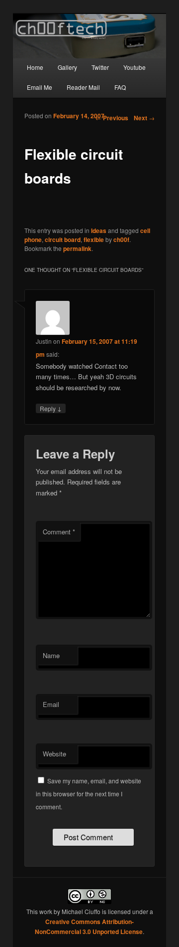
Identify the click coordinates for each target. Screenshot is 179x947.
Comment (59, 531)
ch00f (121, 239)
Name (51, 655)
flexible (94, 239)
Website (54, 753)
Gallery (67, 67)
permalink (77, 248)
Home (35, 67)
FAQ (120, 87)
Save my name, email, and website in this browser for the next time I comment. (88, 793)
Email (51, 704)
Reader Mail (83, 87)
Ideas (98, 230)
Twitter (100, 67)
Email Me (39, 87)
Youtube (134, 67)
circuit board (63, 239)
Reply (51, 408)
